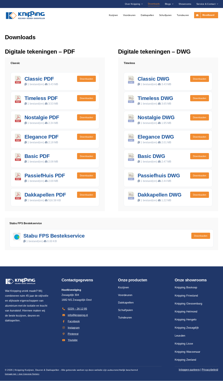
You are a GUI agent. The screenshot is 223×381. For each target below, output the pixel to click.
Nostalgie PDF (41, 117)
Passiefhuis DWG (159, 175)
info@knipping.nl (78, 315)
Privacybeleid (210, 369)
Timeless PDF (41, 98)
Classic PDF (39, 79)
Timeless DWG (155, 98)
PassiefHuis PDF (44, 175)
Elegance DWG (156, 137)
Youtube (73, 340)
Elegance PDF (41, 137)
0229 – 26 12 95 (77, 308)
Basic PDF (37, 156)
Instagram (74, 327)
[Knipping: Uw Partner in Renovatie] (25, 10)
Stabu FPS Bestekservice (54, 236)
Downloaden (86, 79)
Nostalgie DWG (156, 117)
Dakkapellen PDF (45, 195)
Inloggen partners (189, 369)
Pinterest (73, 333)
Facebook (74, 321)
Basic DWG (151, 156)
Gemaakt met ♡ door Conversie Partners (22, 374)
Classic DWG (153, 79)
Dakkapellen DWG (160, 195)
